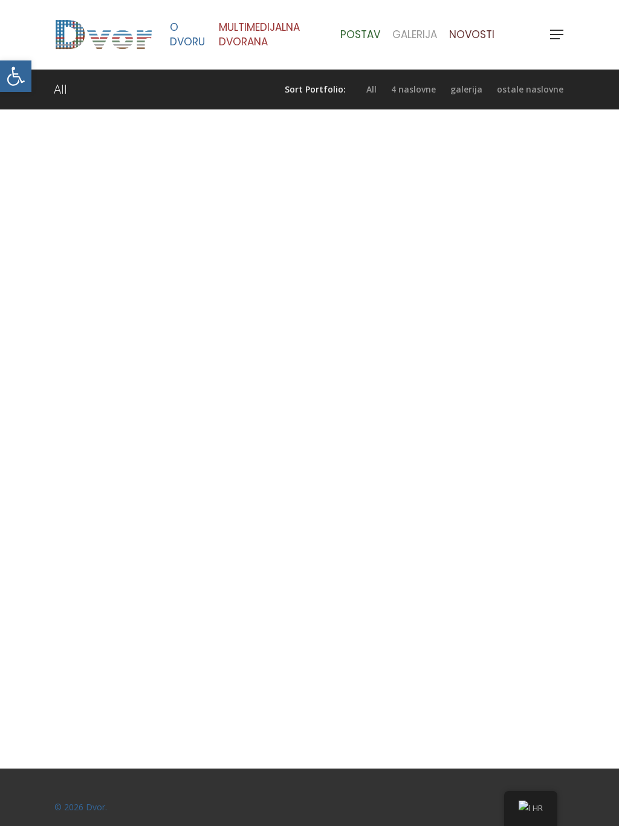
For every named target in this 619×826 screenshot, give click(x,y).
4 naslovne (413, 89)
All (371, 89)
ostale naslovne (530, 89)
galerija (466, 89)
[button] (15, 76)
